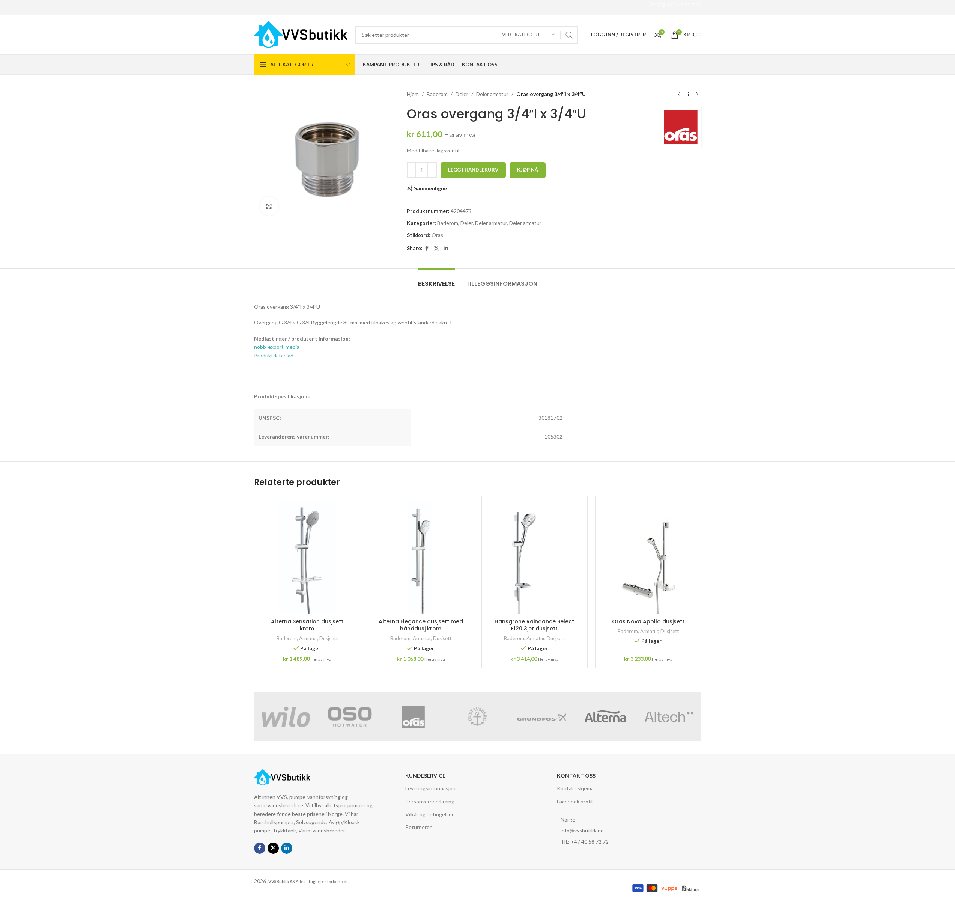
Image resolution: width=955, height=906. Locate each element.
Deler (462, 94)
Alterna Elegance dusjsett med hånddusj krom (421, 625)
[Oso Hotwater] (350, 717)
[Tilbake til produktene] (687, 94)
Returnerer (418, 827)
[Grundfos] (541, 717)
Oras (437, 235)
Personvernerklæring (429, 801)
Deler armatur (492, 94)
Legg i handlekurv (473, 170)
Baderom (437, 94)
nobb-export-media (276, 347)
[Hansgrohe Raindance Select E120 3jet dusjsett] (534, 558)
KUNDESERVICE (425, 775)
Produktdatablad (273, 355)
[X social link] (436, 248)
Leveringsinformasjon (430, 788)
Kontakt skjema (575, 788)
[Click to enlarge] (269, 206)
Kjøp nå (527, 170)
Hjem (413, 94)
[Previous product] (678, 94)
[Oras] (413, 717)
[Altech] (669, 717)
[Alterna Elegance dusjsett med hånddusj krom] (421, 558)
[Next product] (696, 94)
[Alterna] (605, 717)
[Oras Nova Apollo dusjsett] (648, 558)
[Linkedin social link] (445, 248)
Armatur (308, 638)
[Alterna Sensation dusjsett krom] (307, 558)
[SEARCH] (569, 35)
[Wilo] (286, 717)
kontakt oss (576, 775)
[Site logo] (301, 34)
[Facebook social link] (427, 248)
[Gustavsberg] (477, 717)
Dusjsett (328, 638)
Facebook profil (575, 801)
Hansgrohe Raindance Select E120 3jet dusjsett (534, 625)
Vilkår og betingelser (429, 814)
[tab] (436, 279)
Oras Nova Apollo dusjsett (648, 621)
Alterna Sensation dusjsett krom (307, 625)
